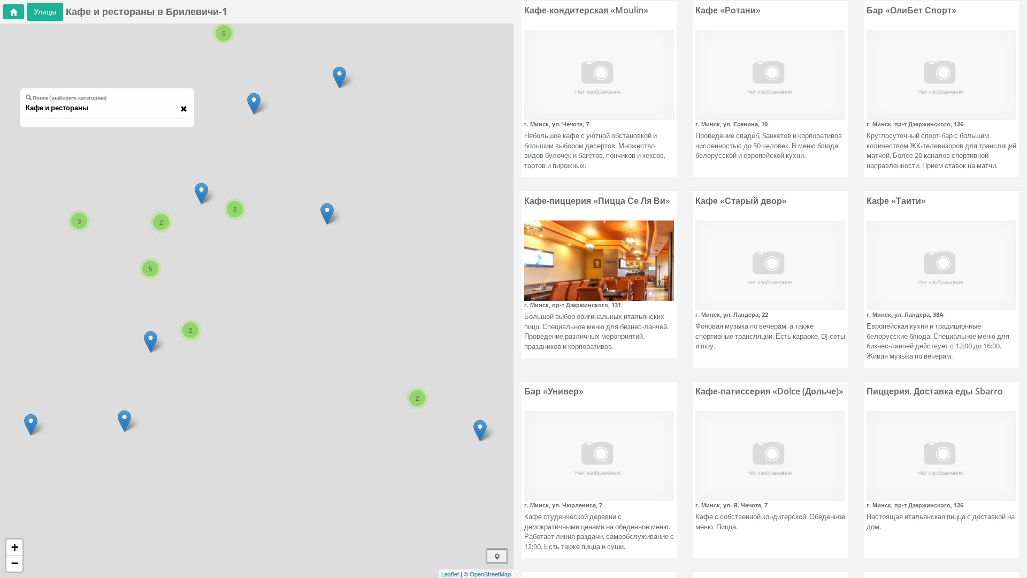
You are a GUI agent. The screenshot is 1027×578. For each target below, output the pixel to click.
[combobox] (102, 108)
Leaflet (450, 573)
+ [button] (14, 547)
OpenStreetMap (490, 573)
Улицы (45, 11)
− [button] (14, 563)
